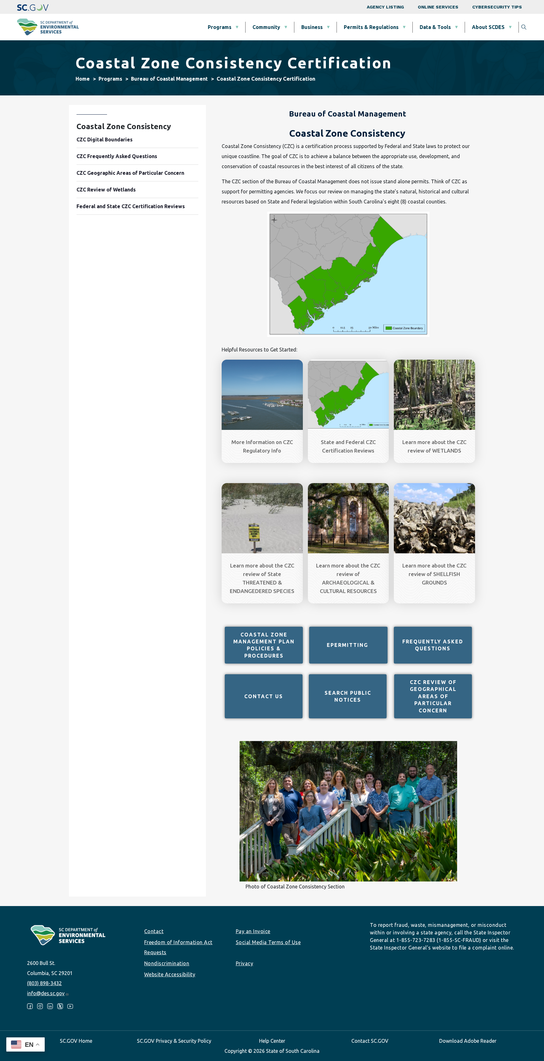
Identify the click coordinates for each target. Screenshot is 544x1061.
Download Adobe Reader (467, 1041)
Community (266, 27)
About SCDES (488, 27)
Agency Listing (385, 6)
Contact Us (263, 696)
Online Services (438, 6)
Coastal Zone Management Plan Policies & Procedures (264, 645)
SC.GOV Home (76, 1041)
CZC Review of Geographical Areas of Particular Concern (433, 696)
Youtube (70, 1006)
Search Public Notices (348, 696)
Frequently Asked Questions (432, 645)
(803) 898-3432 (44, 983)
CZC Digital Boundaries (104, 139)
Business (312, 27)
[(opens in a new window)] (32, 7)
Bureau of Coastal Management (169, 79)
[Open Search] (524, 27)
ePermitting (348, 645)
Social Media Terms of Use (268, 942)
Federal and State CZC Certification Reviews (130, 206)
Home (83, 79)
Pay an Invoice (253, 931)
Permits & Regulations (371, 27)
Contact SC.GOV (369, 1041)
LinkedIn (50, 1006)
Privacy (244, 963)
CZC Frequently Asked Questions (116, 156)
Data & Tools (435, 27)
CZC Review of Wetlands (106, 189)
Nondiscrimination (167, 963)
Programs (219, 27)
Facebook (30, 1006)
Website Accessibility (170, 974)
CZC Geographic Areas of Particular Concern (130, 173)
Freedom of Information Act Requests (178, 947)
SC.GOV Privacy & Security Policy (174, 1041)
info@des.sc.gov (46, 993)
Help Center (272, 1041)
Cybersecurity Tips (497, 6)
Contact (154, 931)
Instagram (40, 1006)
